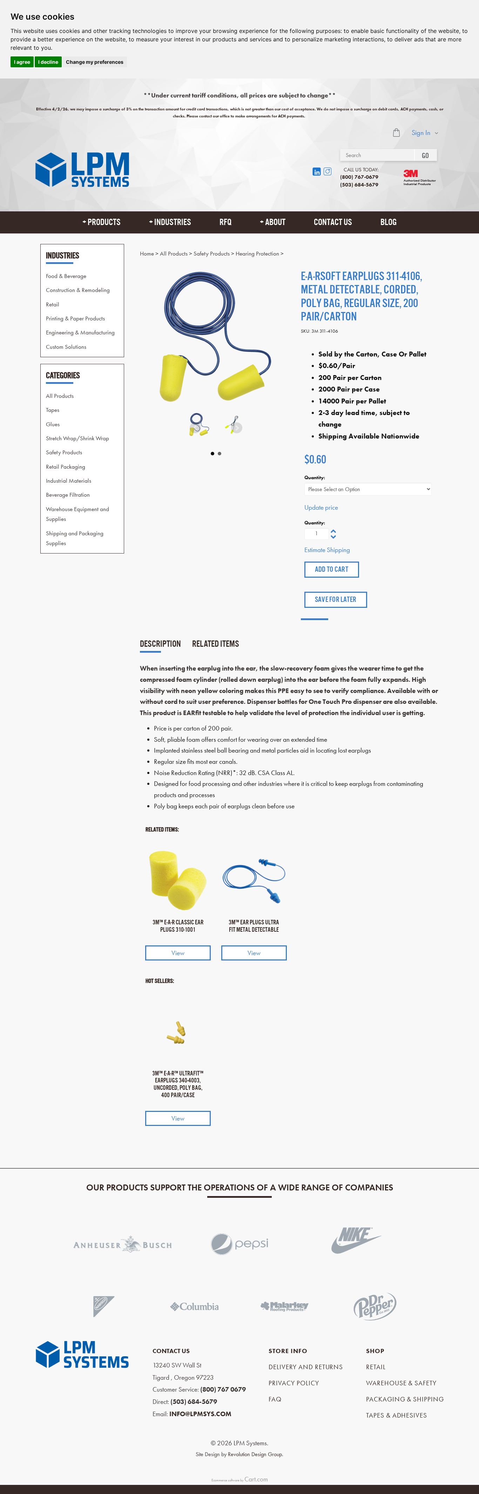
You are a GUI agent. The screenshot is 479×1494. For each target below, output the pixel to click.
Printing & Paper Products (75, 318)
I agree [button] (22, 62)
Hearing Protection (257, 253)
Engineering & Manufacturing (80, 332)
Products (104, 222)
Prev (195, 428)
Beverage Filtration (68, 494)
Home (147, 253)
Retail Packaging (65, 466)
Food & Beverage (66, 275)
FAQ (275, 1399)
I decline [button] (48, 62)
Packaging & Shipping (405, 1399)
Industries (172, 222)
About (275, 222)
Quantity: (314, 477)
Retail (52, 304)
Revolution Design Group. (255, 1454)
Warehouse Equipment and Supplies (77, 513)
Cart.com (256, 1479)
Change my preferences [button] (94, 62)
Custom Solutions (66, 346)
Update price (321, 507)
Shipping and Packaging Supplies (74, 537)
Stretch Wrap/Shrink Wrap (77, 438)
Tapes (52, 410)
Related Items (215, 644)
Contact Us (333, 222)
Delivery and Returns (306, 1367)
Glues (53, 424)
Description (160, 644)
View (177, 953)
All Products (60, 395)
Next (236, 428)
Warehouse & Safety (401, 1383)
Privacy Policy (294, 1383)
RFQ (225, 222)
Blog (388, 222)
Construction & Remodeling (78, 290)
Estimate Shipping (327, 549)
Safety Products (64, 452)
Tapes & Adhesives (396, 1415)
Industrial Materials (68, 480)
